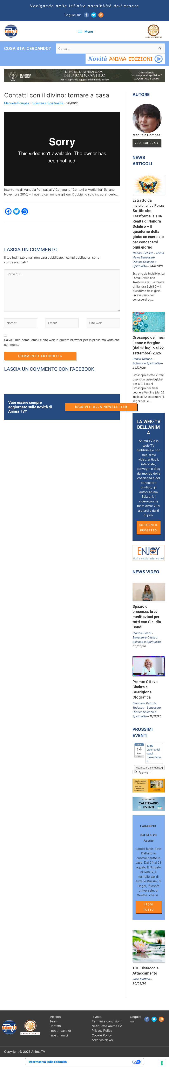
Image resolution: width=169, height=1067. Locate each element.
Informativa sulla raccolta (47, 1062)
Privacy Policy (102, 1031)
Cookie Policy (102, 1035)
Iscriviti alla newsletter (101, 407)
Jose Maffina (141, 979)
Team (53, 1021)
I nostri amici (58, 1035)
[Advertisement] (79, 231)
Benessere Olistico (145, 637)
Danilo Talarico (142, 359)
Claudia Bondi (142, 633)
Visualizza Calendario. (148, 767)
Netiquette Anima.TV (107, 1026)
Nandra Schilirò (143, 253)
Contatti (55, 1026)
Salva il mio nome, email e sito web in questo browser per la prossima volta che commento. (62, 342)
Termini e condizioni (106, 1021)
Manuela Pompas (16, 103)
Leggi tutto (148, 907)
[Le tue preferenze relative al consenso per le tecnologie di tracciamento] (162, 1063)
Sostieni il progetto (148, 527)
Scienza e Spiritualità (47, 103)
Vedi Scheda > (147, 142)
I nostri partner (60, 1031)
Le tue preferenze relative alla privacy (101, 1062)
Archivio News (102, 1040)
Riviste (97, 1017)
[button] (142, 772)
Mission (55, 1017)
